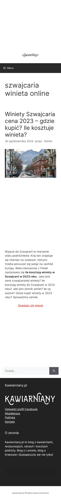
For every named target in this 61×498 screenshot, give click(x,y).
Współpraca (12, 413)
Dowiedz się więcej (30, 305)
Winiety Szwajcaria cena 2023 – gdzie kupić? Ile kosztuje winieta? (30, 124)
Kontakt (10, 421)
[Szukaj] (54, 371)
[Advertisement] (30, 216)
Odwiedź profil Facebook (21, 409)
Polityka (10, 417)
